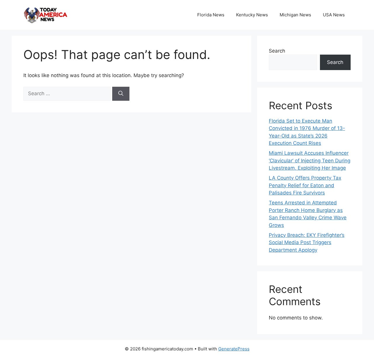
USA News (334, 15)
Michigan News (295, 15)
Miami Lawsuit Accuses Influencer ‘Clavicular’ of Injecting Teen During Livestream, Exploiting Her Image (309, 160)
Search (277, 51)
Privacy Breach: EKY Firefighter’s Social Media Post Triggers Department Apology (306, 242)
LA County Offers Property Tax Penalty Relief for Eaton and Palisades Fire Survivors (305, 185)
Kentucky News (252, 15)
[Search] (120, 94)
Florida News (210, 15)
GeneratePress (234, 349)
